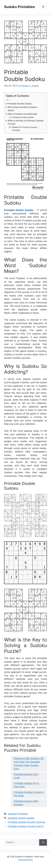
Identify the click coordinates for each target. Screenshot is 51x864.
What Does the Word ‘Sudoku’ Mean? (22, 109)
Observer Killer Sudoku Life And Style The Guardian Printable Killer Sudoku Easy (29, 763)
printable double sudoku (21, 818)
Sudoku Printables (19, 7)
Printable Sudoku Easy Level (26, 776)
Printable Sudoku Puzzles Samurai (26, 822)
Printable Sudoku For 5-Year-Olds (27, 785)
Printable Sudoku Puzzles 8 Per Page (29, 794)
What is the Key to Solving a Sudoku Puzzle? (26, 122)
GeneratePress (25, 859)
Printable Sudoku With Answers (26, 803)
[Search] (43, 842)
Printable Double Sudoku (19, 103)
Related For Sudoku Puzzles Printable (24, 128)
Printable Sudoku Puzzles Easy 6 (26, 826)
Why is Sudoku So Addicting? (22, 114)
